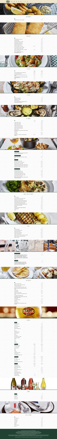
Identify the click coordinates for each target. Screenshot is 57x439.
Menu (11, 1)
